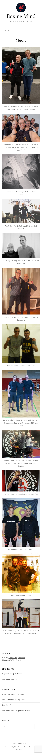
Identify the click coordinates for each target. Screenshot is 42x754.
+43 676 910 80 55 (14, 660)
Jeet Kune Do (7, 705)
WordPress (18, 747)
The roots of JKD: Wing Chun (13, 700)
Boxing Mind (21, 16)
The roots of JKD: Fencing (12, 679)
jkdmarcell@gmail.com (16, 658)
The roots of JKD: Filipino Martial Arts (16, 710)
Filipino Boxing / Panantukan (13, 694)
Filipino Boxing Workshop (12, 674)
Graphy (32, 747)
